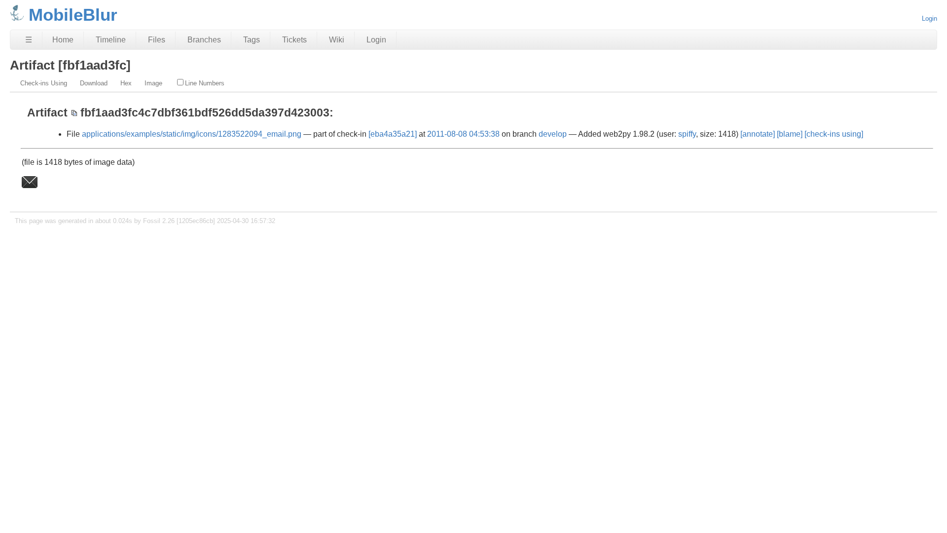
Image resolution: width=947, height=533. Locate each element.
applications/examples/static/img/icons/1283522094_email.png (191, 134)
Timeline (111, 40)
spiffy (687, 134)
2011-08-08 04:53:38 (463, 134)
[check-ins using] (833, 134)
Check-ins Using (43, 83)
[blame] (789, 134)
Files (156, 40)
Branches (204, 40)
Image (153, 83)
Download (94, 83)
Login (929, 18)
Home (62, 40)
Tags (251, 40)
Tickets (294, 40)
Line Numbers (204, 83)
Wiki (336, 40)
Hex (126, 83)
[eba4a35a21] (392, 134)
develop (553, 134)
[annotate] (757, 134)
